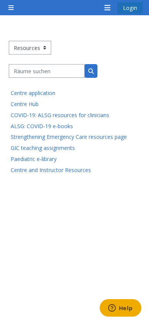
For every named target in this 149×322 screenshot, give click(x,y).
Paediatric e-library (34, 159)
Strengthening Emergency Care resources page (69, 136)
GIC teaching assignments (43, 147)
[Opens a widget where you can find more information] (120, 308)
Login (130, 7)
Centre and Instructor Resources (51, 170)
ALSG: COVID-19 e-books (42, 126)
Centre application (33, 93)
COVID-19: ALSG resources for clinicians (60, 115)
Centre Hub (25, 104)
